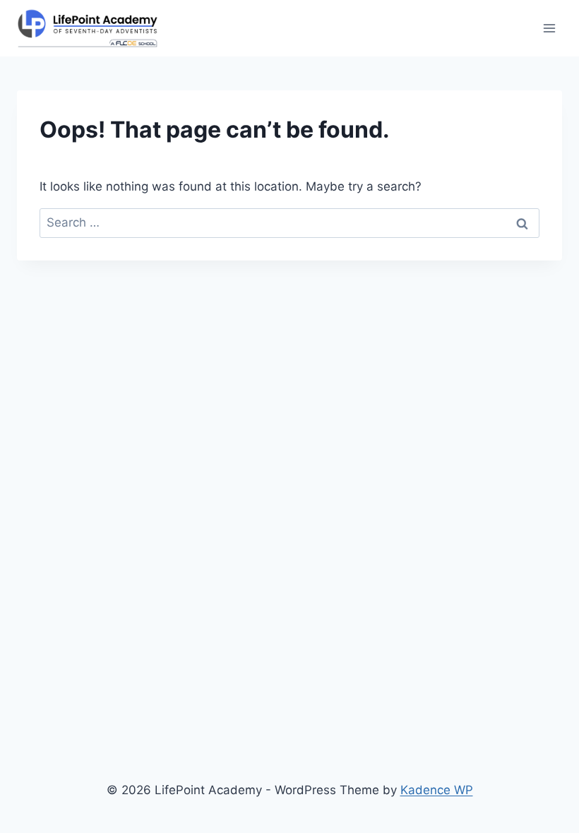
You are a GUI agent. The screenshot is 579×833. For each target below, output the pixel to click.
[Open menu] (549, 28)
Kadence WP (436, 790)
